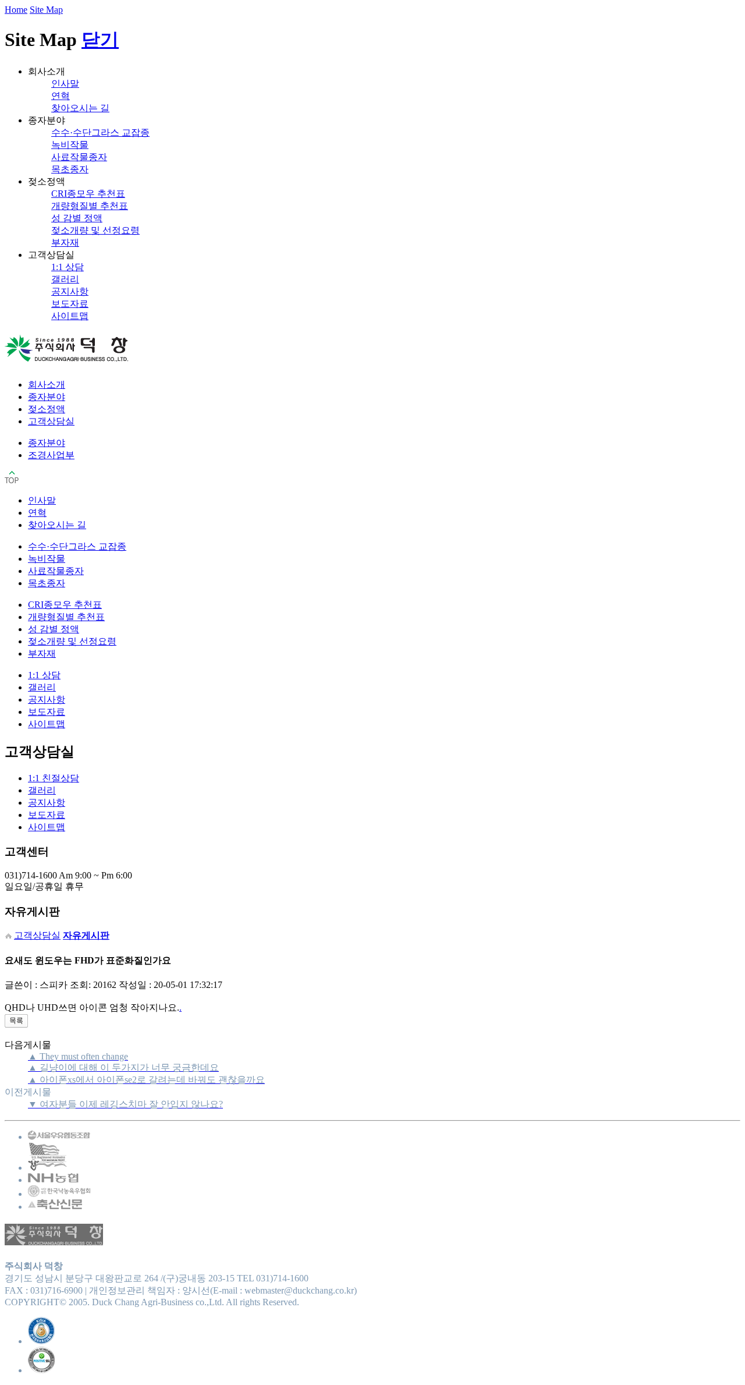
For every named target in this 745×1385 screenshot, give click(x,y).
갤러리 (65, 279)
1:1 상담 (67, 267)
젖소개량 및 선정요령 (95, 230)
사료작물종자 (79, 157)
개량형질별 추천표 (89, 206)
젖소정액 (46, 409)
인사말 (65, 83)
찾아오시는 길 (80, 108)
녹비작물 (69, 145)
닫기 (100, 39)
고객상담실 (51, 421)
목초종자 (69, 169)
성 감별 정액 (76, 218)
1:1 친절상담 (53, 778)
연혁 (60, 96)
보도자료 (69, 304)
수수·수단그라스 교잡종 (100, 132)
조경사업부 (51, 455)
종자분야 (46, 397)
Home (16, 10)
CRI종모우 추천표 (88, 194)
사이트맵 (69, 316)
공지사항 (69, 291)
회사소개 (46, 384)
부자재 (65, 242)
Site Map (46, 10)
